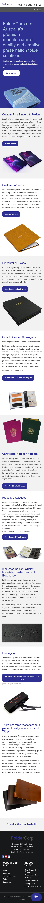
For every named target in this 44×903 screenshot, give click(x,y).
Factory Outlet (30, 883)
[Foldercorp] (8, 4)
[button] (36, 9)
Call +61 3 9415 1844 (27, 4)
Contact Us (7, 882)
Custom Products (31, 880)
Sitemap (22, 899)
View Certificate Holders (15, 486)
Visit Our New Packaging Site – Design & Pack (22, 678)
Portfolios (28, 878)
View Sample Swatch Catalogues (18, 377)
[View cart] (39, 4)
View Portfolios (11, 214)
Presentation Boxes (32, 875)
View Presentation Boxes (15, 289)
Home (5, 870)
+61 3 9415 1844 (24, 850)
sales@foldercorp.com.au (24, 852)
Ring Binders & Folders (30, 871)
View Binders (10, 143)
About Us (6, 873)
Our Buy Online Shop (33, 886)
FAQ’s (5, 879)
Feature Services (9, 876)
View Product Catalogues (15, 537)
